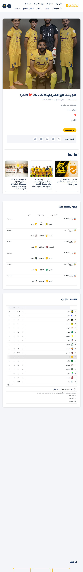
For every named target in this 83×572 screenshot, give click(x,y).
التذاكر (39, 8)
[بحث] (4, 6)
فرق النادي (40, 3)
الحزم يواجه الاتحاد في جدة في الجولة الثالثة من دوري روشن (67, 182)
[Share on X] (59, 139)
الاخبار (29, 3)
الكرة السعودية (69, 130)
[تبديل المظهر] (9, 6)
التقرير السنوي (28, 8)
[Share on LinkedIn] (41, 139)
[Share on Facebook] (53, 139)
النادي (50, 3)
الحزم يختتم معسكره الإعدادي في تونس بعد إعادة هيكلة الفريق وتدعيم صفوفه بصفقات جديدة (42, 184)
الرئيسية (59, 3)
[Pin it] (35, 139)
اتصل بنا (17, 8)
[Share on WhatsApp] (47, 139)
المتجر (47, 8)
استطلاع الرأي (57, 8)
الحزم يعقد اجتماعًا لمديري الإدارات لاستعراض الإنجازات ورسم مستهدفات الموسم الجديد (18, 184)
